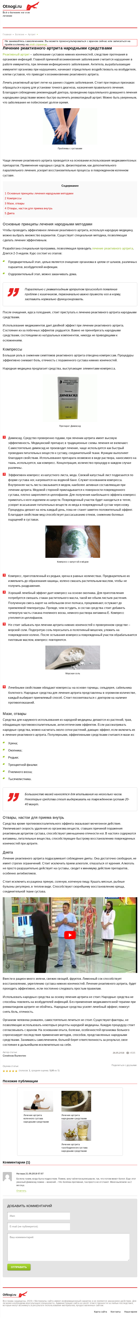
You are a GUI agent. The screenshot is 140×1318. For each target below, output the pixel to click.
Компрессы (13, 198)
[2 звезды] (7, 1071)
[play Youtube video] (70, 935)
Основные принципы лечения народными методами (39, 193)
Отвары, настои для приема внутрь (28, 208)
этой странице (38, 44)
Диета (9, 213)
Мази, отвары (14, 203)
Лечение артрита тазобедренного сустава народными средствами (74, 1147)
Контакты (116, 1312)
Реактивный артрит (16, 54)
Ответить (21, 1191)
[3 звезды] (10, 1071)
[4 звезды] (13, 1071)
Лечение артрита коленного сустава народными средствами (36, 1118)
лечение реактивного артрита (112, 248)
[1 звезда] (4, 1071)
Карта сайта (100, 1312)
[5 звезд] (16, 1071)
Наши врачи (130, 1312)
